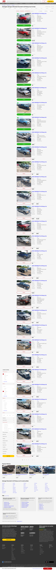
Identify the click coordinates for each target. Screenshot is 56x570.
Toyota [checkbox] (5, 388)
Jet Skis (13, 555)
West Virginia (15, 492)
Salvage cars (8, 5)
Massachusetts (26, 487)
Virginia (46, 491)
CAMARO (53, 8)
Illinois (46, 484)
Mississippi (46, 487)
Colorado (48, 8)
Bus (12, 551)
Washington (4, 492)
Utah (35, 491)
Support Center (19, 521)
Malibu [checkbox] (5, 405)
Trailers (13, 554)
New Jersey (25, 488)
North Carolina (47, 488)
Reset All (32, 11)
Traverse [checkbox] (5, 408)
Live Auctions (15, 3)
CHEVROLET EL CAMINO (7, 507)
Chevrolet (13, 5)
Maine (3, 487)
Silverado (5, 8)
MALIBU (16, 8)
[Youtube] (49, 547)
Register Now (50, 1)
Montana (14, 488)
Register (31, 546)
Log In (44, 1)
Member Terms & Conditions (19, 566)
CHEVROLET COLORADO (25, 504)
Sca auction (4, 5)
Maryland (14, 487)
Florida (3, 484)
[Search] (40, 1)
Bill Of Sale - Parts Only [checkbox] (7, 428)
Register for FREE (8, 539)
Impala (37, 8)
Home (3, 3)
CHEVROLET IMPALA (7, 503)
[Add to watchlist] (30, 14)
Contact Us (41, 550)
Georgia (14, 484)
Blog (33, 3)
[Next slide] (36, 11)
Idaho (35, 484)
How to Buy (41, 546)
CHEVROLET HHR (6, 504)
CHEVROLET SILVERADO (25, 502)
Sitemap (23, 566)
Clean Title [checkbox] (5, 424)
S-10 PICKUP (27, 11)
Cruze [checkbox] (5, 407)
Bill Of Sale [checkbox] (6, 427)
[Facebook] (51, 546)
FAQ (40, 547)
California (35, 483)
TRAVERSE (27, 8)
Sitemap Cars (13, 559)
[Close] (53, 568)
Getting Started (27, 3)
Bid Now (24, 173)
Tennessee (14, 491)
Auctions (21, 3)
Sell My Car (38, 3)
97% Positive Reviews (42, 528)
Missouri (3, 488)
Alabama (3, 483)
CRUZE (21, 8)
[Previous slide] (16, 11)
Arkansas (25, 483)
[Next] (34, 460)
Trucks (12, 550)
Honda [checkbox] (5, 392)
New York (35, 488)
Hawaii (24, 484)
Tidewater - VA (41, 505)
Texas (24, 491)
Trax (32, 8)
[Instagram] (49, 546)
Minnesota (35, 487)
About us (3, 546)
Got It (47, 568)
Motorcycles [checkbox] (6, 375)
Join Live (24, 25)
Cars (17, 11)
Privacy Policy (9, 566)
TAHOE (42, 8)
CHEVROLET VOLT (24, 507)
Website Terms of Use (13, 566)
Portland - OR (41, 507)
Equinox (10, 8)
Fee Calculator (42, 551)
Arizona (14, 483)
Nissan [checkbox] (5, 394)
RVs (12, 547)
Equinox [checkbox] (5, 404)
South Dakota (4, 491)
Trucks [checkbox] (5, 376)
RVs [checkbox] (4, 378)
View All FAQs (7, 495)
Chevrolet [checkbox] (5, 391)
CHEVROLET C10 (6, 502)
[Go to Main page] (3, 1)
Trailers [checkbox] (5, 379)
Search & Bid (8, 3)
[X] (52, 546)
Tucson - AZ (41, 506)
